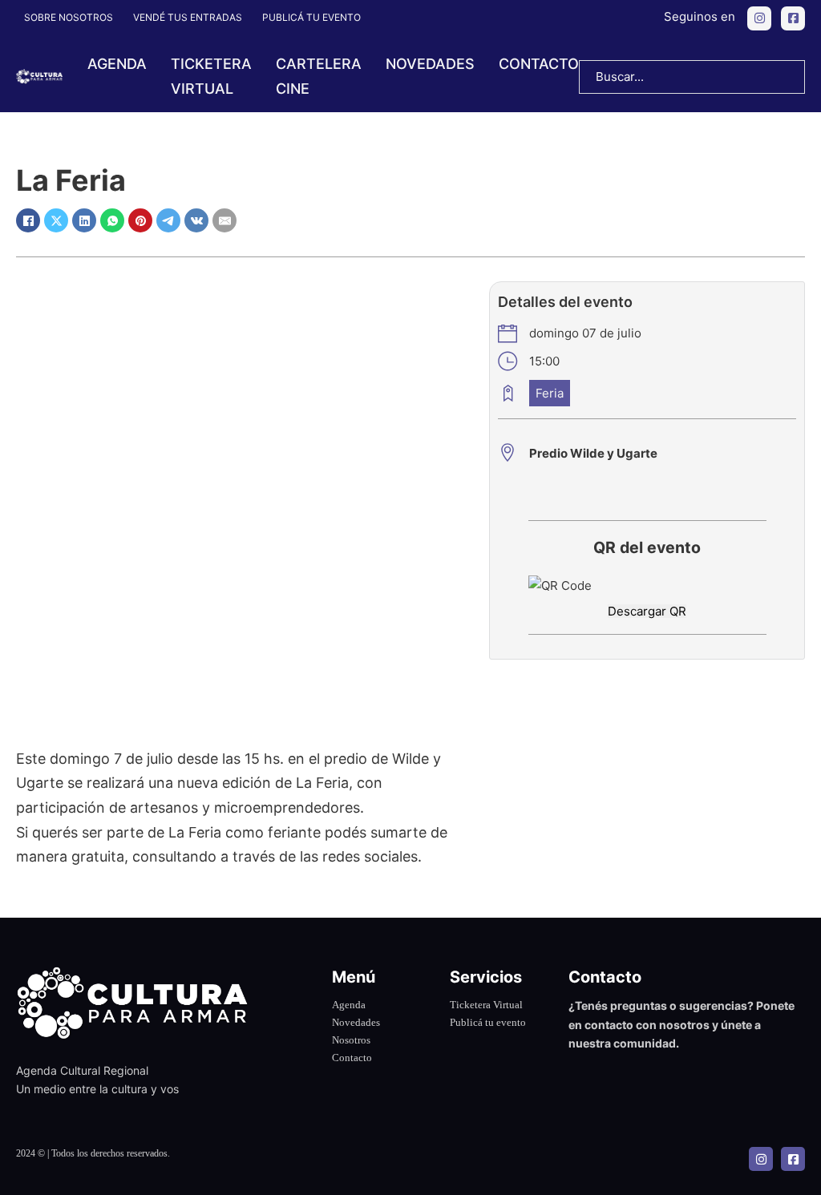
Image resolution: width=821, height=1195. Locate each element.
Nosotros (351, 1040)
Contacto (539, 63)
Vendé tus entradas (187, 17)
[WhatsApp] (112, 220)
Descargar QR (647, 611)
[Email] (224, 220)
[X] (56, 220)
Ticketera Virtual (486, 1005)
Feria (550, 393)
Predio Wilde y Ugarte (593, 453)
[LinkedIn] (84, 220)
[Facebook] (28, 220)
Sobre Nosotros (68, 17)
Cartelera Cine (319, 76)
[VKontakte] (196, 220)
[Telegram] (168, 220)
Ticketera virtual (211, 76)
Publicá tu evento (311, 17)
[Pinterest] (140, 220)
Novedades (430, 63)
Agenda (117, 63)
